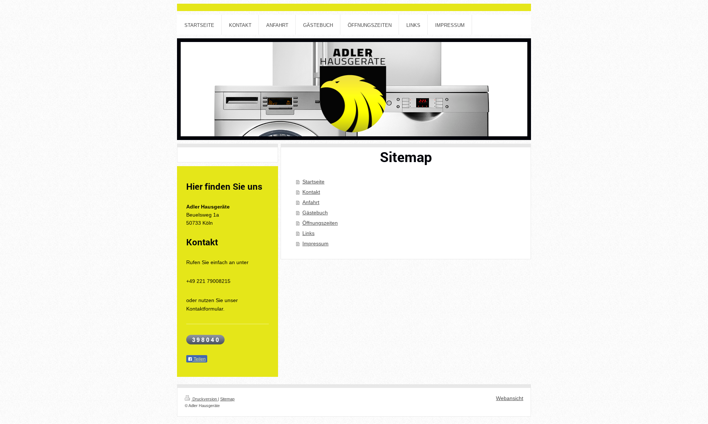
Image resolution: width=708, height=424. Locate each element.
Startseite (313, 182)
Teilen (199, 359)
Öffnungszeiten (320, 223)
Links (308, 233)
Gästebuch (315, 212)
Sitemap (227, 399)
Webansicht (509, 398)
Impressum (315, 243)
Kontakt (311, 192)
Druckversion (204, 399)
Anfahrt (310, 202)
